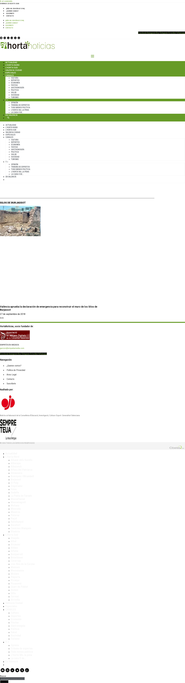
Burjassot (16, 479)
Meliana (15, 505)
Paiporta (15, 577)
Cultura (14, 78)
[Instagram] (5, 38)
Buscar (8, 117)
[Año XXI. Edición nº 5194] (15, 8)
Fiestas (14, 85)
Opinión (14, 103)
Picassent (16, 583)
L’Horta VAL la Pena (20, 110)
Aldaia (14, 547)
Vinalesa (15, 531)
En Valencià (11, 115)
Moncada (16, 508)
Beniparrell (17, 554)
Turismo (15, 97)
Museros (15, 512)
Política (15, 90)
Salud (13, 92)
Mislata (15, 573)
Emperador (17, 486)
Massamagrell (18, 502)
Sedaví (14, 590)
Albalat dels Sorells (21, 460)
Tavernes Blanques (21, 528)
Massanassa (17, 570)
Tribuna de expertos (20, 105)
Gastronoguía (17, 88)
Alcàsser (15, 544)
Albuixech (16, 466)
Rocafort (15, 525)
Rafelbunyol (17, 521)
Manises (15, 567)
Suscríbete (10, 13)
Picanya (15, 580)
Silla (13, 593)
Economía (15, 83)
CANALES (10, 609)
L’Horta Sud (11, 67)
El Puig (14, 482)
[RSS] (8, 38)
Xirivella (15, 599)
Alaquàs (15, 538)
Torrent (15, 596)
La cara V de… (17, 112)
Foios (14, 489)
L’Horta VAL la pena (21, 655)
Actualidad (11, 62)
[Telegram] (12, 38)
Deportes (15, 80)
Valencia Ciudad (13, 70)
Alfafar (14, 551)
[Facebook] (1, 38)
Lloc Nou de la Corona (23, 564)
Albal (13, 541)
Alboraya (15, 463)
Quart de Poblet (19, 586)
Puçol (14, 518)
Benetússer (17, 557)
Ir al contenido (6, 1)
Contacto (10, 16)
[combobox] (12, 678)
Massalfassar (18, 499)
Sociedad (15, 95)
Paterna (15, 515)
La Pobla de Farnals (21, 495)
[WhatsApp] (19, 38)
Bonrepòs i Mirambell (22, 476)
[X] (15, 38)
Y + (6, 100)
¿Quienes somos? (12, 11)
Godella (15, 492)
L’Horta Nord (12, 65)
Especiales (10, 72)
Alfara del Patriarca (21, 469)
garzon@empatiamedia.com (12, 348)
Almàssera (16, 473)
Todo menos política (20, 107)
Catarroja (16, 560)
